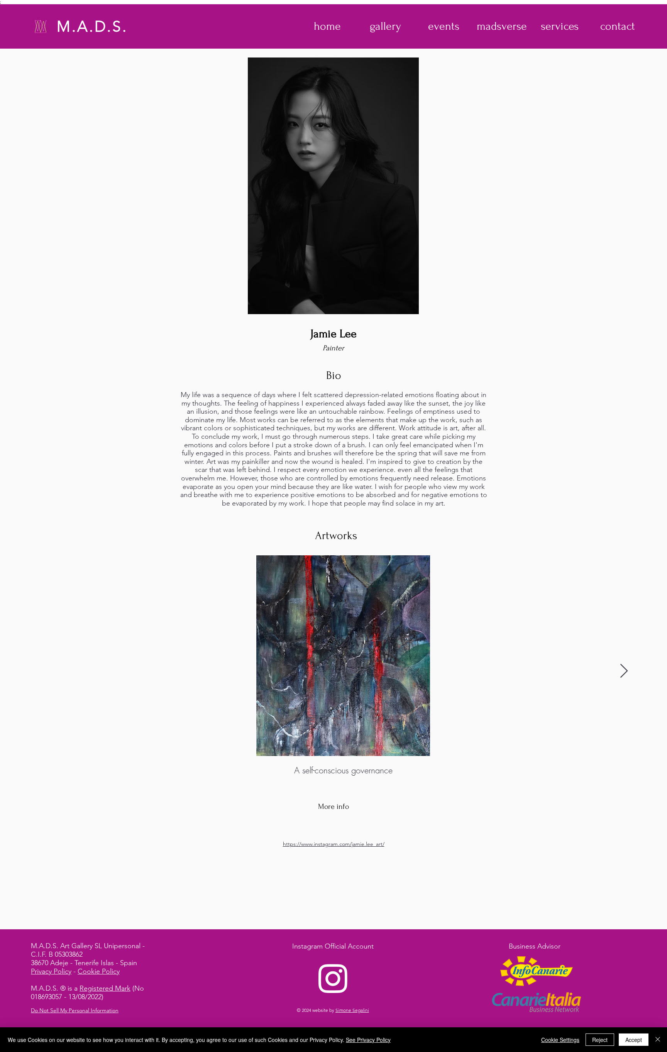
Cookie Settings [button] (560, 1040)
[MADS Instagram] (333, 978)
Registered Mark (105, 988)
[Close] (657, 1039)
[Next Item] (624, 671)
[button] (385, 26)
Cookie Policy (99, 971)
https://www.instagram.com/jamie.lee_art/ (333, 844)
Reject (600, 1040)
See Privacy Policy (368, 1040)
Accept (633, 1040)
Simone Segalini (352, 1010)
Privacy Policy (51, 971)
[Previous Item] (43, 671)
